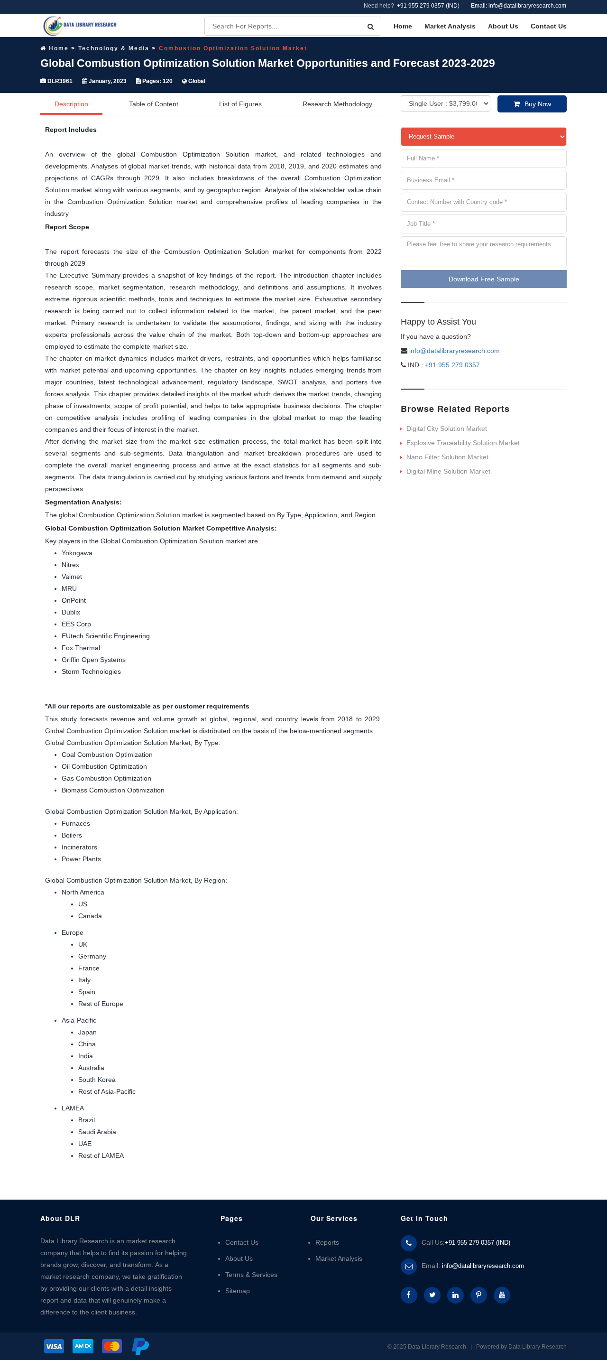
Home (403, 26)
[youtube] (502, 1295)
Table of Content (153, 104)
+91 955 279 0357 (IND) (428, 5)
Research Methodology (337, 104)
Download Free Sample (484, 279)
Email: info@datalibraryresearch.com (518, 5)
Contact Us (549, 26)
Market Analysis (450, 26)
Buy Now (537, 104)
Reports (327, 1242)
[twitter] (432, 1295)
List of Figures (240, 104)
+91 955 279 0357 (451, 365)
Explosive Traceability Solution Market (463, 443)
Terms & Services (251, 1274)
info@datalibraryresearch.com (454, 350)
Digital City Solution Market (446, 428)
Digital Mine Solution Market (448, 471)
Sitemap (237, 1291)
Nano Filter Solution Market (447, 457)
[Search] (371, 26)
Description (71, 104)
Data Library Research (537, 1346)
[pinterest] (478, 1295)
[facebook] (409, 1295)
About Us (503, 26)
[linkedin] (455, 1295)
